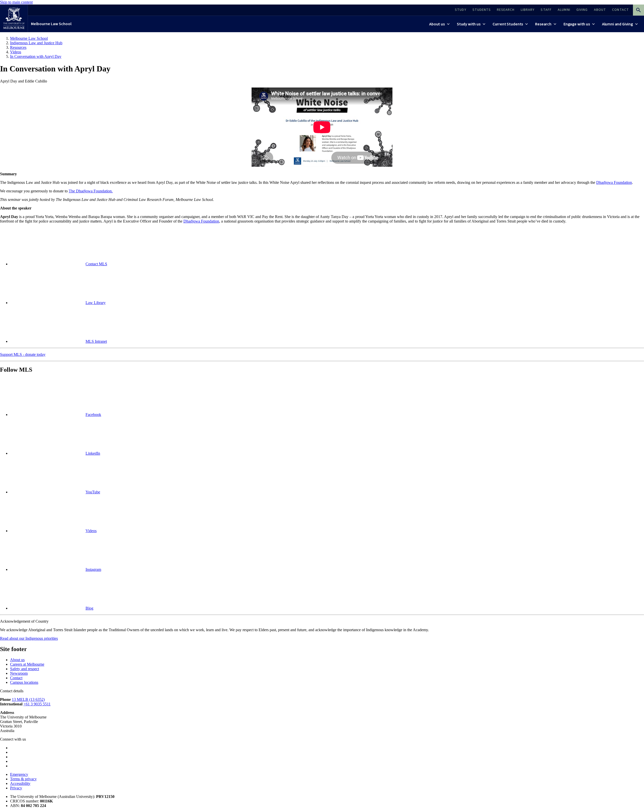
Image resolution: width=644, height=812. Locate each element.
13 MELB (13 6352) (28, 699)
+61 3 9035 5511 (37, 704)
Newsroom (19, 673)
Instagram (93, 569)
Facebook (93, 414)
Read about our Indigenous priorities (29, 638)
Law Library (96, 303)
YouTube (93, 492)
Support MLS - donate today (23, 354)
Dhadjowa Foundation (614, 182)
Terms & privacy (23, 779)
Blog (89, 608)
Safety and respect (24, 669)
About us (17, 660)
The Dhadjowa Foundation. (91, 191)
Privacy (16, 788)
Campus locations (24, 682)
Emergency (19, 774)
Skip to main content (16, 2)
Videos (91, 531)
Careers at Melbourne (27, 664)
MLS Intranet (96, 341)
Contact (16, 678)
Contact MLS (96, 264)
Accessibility (20, 783)
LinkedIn (93, 453)
